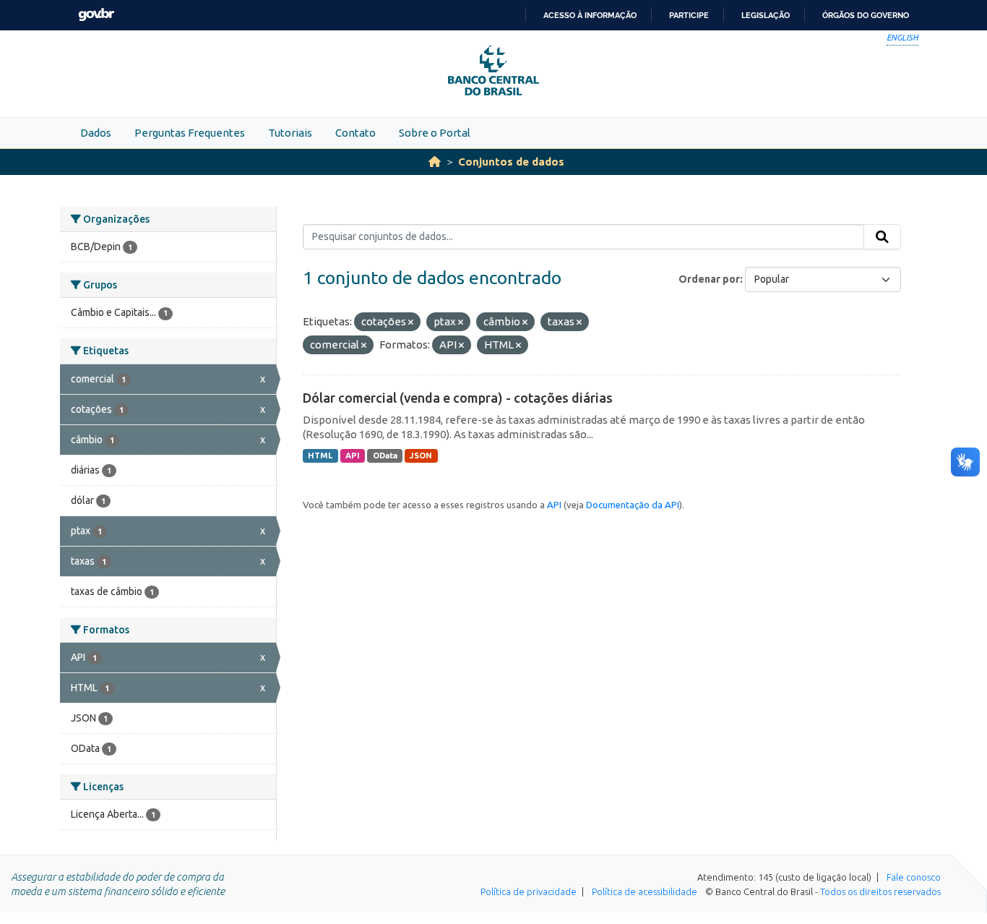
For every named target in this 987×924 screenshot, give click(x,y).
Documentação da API (632, 505)
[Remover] (410, 322)
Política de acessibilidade (644, 891)
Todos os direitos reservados (880, 891)
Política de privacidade (528, 891)
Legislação (765, 15)
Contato (355, 133)
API (352, 455)
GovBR (96, 15)
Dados (95, 133)
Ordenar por (709, 279)
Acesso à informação (590, 15)
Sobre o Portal (434, 133)
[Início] (434, 161)
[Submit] (882, 237)
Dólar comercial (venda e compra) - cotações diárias (458, 397)
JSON (421, 455)
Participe (689, 15)
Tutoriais (290, 133)
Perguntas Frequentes (189, 133)
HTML (320, 455)
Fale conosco (914, 877)
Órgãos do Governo (865, 15)
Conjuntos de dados (511, 161)
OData (385, 455)
